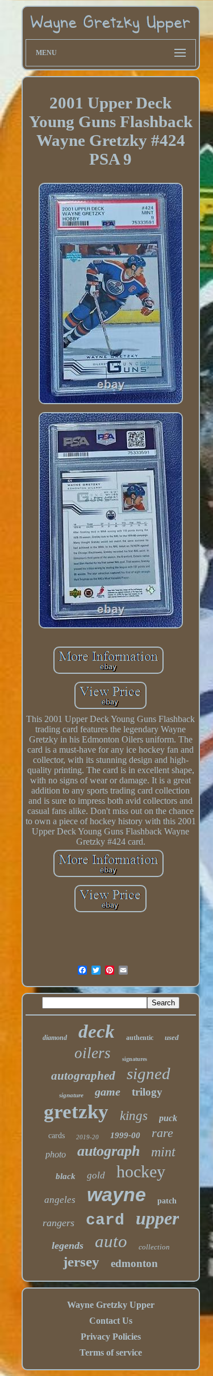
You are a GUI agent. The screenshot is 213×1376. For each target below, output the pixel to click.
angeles (60, 1199)
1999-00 (125, 1135)
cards (56, 1135)
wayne (116, 1194)
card (105, 1220)
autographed (83, 1076)
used (172, 1037)
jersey (81, 1261)
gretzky (76, 1112)
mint (163, 1151)
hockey (140, 1171)
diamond (55, 1038)
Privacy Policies (111, 1336)
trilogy (147, 1092)
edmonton (134, 1263)
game (107, 1091)
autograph (108, 1151)
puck (168, 1118)
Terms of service (111, 1352)
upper (157, 1218)
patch (167, 1201)
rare (162, 1133)
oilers (92, 1053)
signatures (134, 1059)
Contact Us (110, 1320)
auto (111, 1241)
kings (134, 1116)
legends (67, 1245)
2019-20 (87, 1137)
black (66, 1176)
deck (96, 1031)
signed (148, 1073)
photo (55, 1154)
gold (96, 1175)
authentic (139, 1038)
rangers (58, 1222)
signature (71, 1095)
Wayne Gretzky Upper (110, 1305)
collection (154, 1247)
